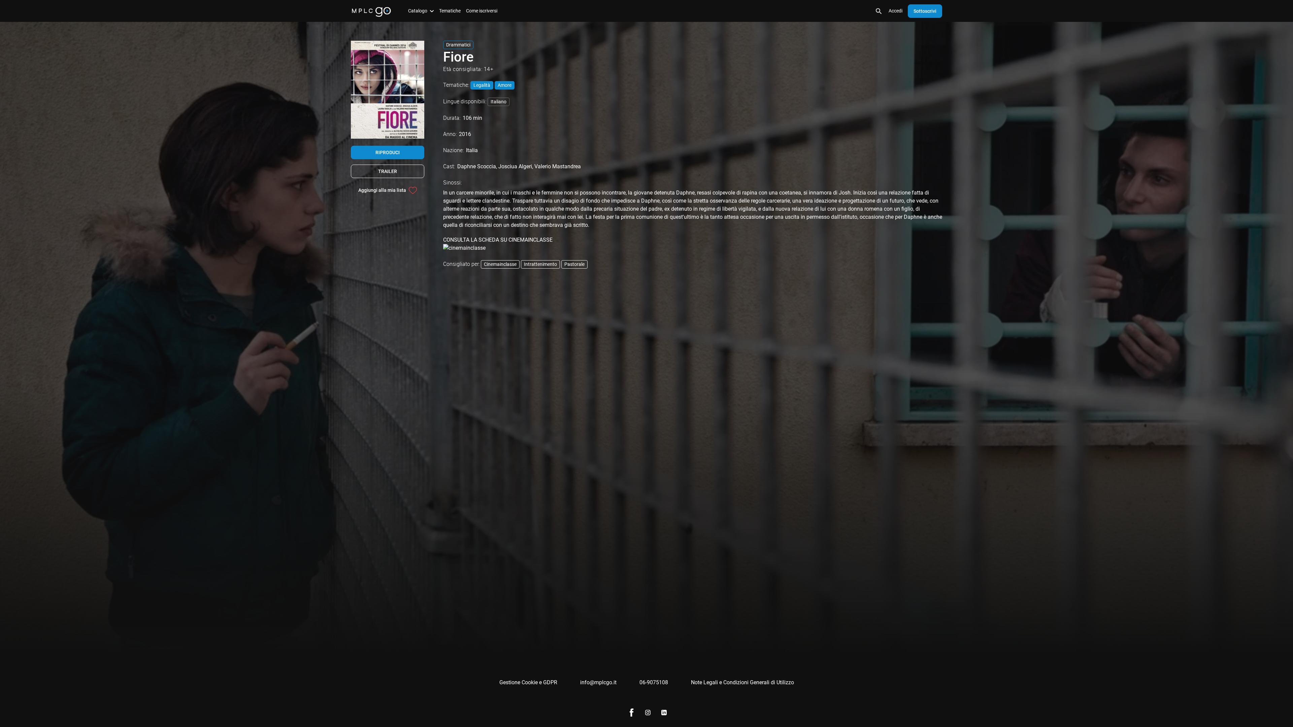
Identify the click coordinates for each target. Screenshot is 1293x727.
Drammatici (458, 44)
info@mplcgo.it (598, 682)
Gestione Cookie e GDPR (528, 682)
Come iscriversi (481, 10)
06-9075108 (653, 682)
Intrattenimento (540, 264)
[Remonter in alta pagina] (1262, 709)
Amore (504, 85)
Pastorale (574, 264)
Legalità (481, 85)
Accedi (895, 10)
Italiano (498, 101)
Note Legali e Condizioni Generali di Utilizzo (742, 682)
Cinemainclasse (500, 264)
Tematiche (450, 10)
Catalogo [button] (417, 10)
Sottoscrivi (925, 11)
